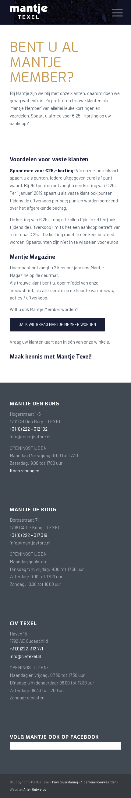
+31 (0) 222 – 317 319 (28, 535)
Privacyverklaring (65, 782)
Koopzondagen (24, 470)
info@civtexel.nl (25, 656)
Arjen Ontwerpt (34, 789)
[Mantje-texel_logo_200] (54, 12)
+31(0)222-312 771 (26, 648)
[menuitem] (112, 13)
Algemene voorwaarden (98, 782)
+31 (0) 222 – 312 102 (29, 429)
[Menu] (112, 13)
